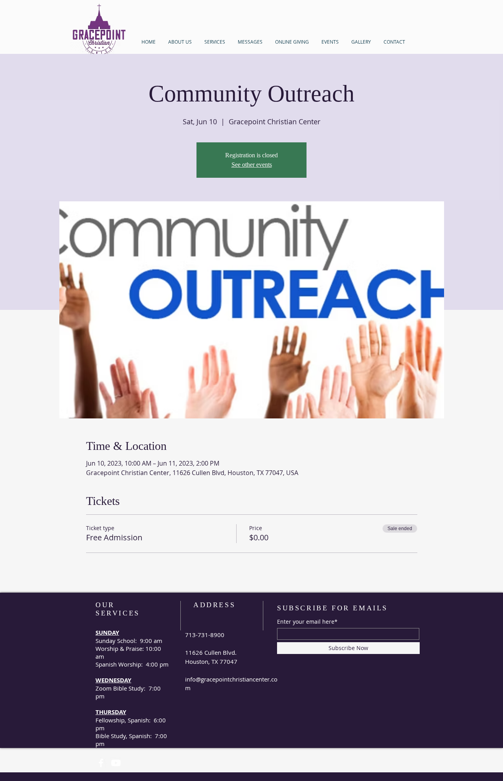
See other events (251, 164)
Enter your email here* (307, 621)
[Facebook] (100, 762)
